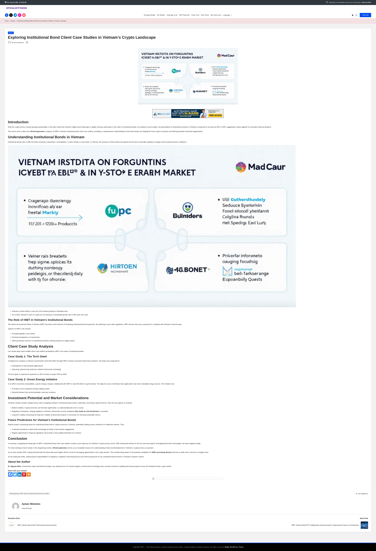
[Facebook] (10, 474)
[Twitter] (15, 474)
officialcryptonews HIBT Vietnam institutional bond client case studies (29, 493)
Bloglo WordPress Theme (234, 547)
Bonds (11, 33)
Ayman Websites (31, 504)
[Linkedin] (19, 474)
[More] (29, 474)
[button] (365, 15)
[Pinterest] (24, 474)
